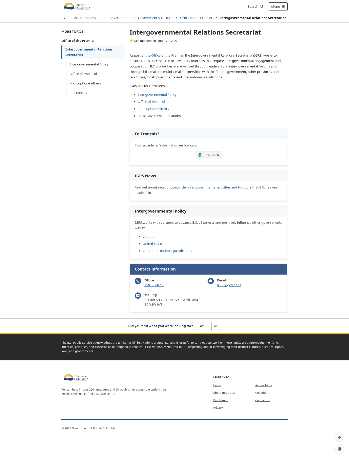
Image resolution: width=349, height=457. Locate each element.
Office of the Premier (196, 18)
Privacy (218, 408)
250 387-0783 (154, 285)
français (190, 145)
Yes (202, 325)
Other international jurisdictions (167, 251)
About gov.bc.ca (224, 393)
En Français (78, 93)
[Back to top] (339, 436)
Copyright (262, 393)
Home (217, 385)
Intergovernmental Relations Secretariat (89, 52)
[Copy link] (339, 449)
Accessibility (263, 385)
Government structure (155, 18)
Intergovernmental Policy (89, 64)
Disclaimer (220, 400)
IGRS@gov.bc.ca (229, 285)
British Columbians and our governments (98, 18)
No (216, 325)
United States (153, 243)
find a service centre (101, 394)
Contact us (262, 400)
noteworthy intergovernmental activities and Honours (210, 187)
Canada (148, 236)
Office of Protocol (83, 74)
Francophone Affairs (85, 83)
